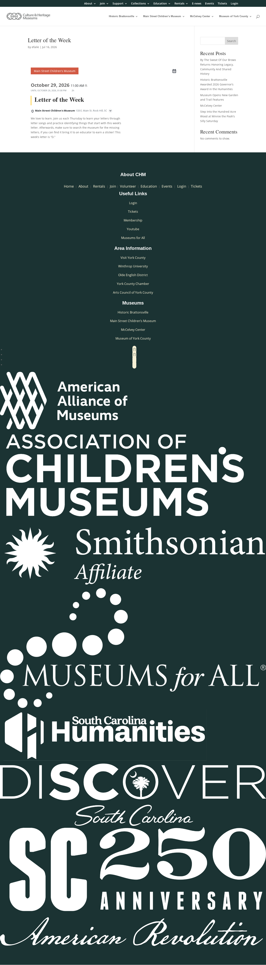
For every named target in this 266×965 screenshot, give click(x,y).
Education (160, 3)
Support (118, 3)
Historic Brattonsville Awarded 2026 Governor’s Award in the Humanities (216, 84)
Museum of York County (233, 16)
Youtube (133, 229)
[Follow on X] (134, 354)
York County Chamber (133, 284)
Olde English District (133, 275)
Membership (133, 220)
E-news (196, 3)
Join (102, 3)
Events (209, 3)
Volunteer (128, 186)
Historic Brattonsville (121, 16)
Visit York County (133, 258)
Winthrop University (133, 266)
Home (69, 186)
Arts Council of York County (133, 292)
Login (234, 3)
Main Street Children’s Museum (162, 16)
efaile (35, 47)
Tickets (222, 3)
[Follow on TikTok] (134, 365)
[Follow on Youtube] (134, 360)
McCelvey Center (200, 16)
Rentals (179, 3)
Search (231, 41)
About (88, 3)
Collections (138, 3)
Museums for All (133, 238)
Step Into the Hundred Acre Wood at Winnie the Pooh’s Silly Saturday (218, 116)
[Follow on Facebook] (134, 349)
